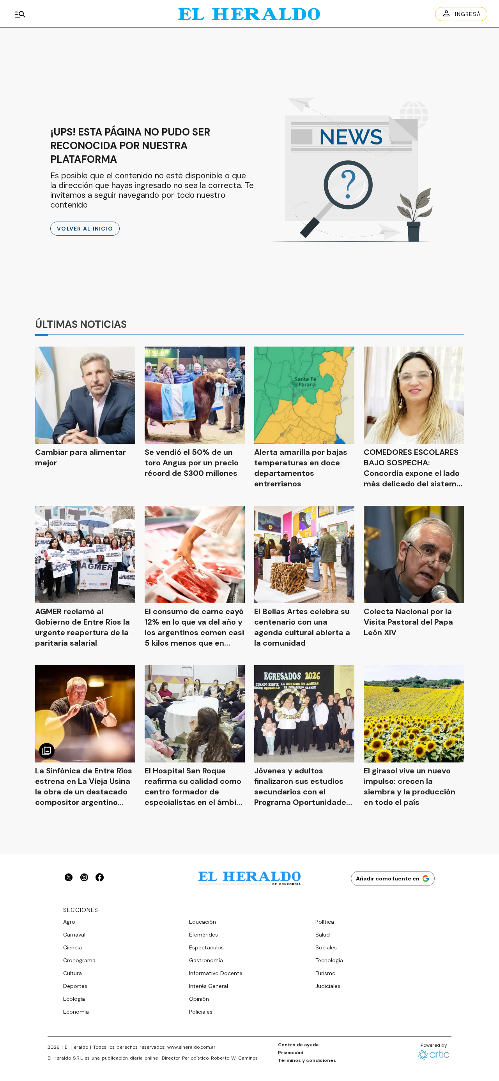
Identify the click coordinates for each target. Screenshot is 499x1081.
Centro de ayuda (298, 1045)
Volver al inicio (85, 228)
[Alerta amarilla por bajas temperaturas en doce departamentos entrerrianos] (304, 395)
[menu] (88, 14)
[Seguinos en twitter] (68, 878)
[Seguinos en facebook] (100, 878)
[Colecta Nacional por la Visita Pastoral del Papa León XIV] (414, 554)
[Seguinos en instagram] (84, 878)
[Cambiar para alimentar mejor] (85, 395)
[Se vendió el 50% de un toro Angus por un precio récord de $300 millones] (195, 395)
